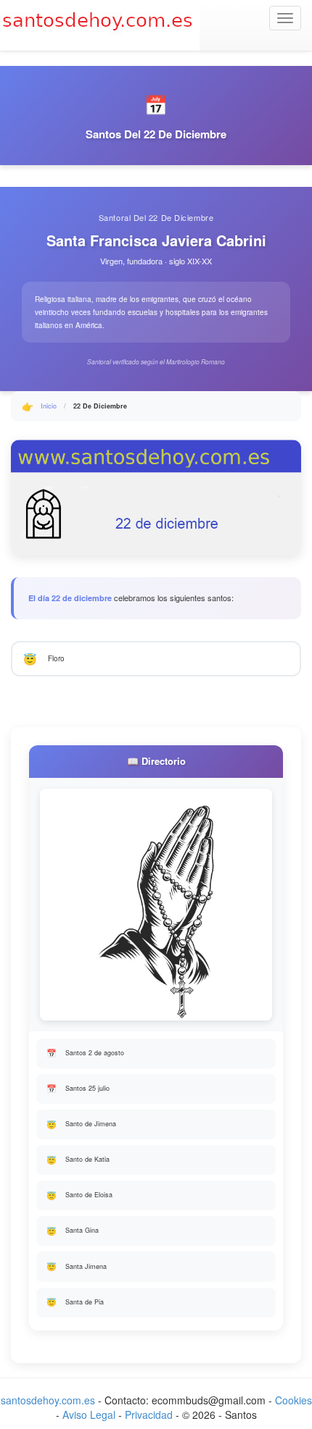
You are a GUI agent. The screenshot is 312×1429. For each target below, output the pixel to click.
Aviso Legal (88, 1414)
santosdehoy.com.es (48, 1400)
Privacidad (149, 1414)
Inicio (49, 406)
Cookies (293, 1400)
